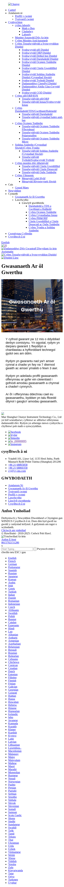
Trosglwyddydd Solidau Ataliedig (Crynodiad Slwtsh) (40, 152)
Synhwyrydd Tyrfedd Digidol (38, 80)
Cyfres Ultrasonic (24, 175)
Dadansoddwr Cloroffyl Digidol (39, 83)
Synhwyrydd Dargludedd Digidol (40, 59)
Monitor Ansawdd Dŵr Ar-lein (31, 37)
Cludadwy (27, 31)
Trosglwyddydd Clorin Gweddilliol (41, 166)
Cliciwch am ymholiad (13, 530)
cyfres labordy (22, 25)
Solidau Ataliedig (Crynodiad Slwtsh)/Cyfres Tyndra (31, 146)
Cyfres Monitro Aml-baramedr (31, 40)
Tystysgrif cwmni (24, 19)
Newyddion (14, 190)
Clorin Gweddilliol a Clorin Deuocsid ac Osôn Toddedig (44, 223)
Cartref (12, 10)
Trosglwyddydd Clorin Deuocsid (39, 169)
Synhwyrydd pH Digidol (35, 49)
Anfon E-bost (8, 539)
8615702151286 (10, 542)
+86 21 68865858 (17, 464)
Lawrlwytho (15, 497)
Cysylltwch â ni (16, 236)
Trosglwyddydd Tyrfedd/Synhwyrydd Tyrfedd (38, 158)
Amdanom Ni (15, 485)
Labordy (26, 34)
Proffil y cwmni (23, 16)
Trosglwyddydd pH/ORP (35, 98)
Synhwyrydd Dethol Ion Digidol (39, 55)
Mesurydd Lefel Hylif (33, 178)
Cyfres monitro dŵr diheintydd (31, 163)
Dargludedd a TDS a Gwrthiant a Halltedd (40, 207)
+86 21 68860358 (17, 467)
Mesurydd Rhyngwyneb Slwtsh (39, 181)
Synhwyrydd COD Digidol (36, 92)
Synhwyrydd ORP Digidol (36, 52)
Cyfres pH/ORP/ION (26, 95)
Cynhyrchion (15, 22)
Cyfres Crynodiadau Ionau (43, 215)
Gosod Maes (22, 187)
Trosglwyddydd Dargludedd (37, 114)
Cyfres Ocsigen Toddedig (29, 123)
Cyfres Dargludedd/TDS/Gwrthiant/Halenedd (35, 109)
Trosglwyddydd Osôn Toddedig (39, 172)
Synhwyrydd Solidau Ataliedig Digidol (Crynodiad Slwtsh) (38, 76)
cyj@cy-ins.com (17, 470)
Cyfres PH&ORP (38, 218)
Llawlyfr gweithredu (19, 500)
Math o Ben (28, 28)
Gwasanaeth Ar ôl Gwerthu (30, 196)
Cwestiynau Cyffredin (20, 233)
